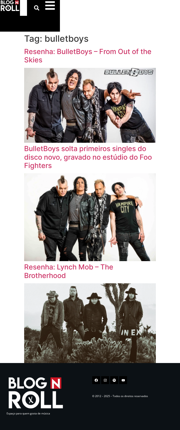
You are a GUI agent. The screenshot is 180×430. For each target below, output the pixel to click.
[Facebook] (96, 380)
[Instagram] (105, 380)
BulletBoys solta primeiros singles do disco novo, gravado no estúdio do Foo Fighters (88, 157)
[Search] (37, 8)
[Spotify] (114, 380)
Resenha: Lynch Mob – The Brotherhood (68, 271)
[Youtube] (123, 380)
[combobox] (23, 8)
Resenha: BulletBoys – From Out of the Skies (87, 55)
